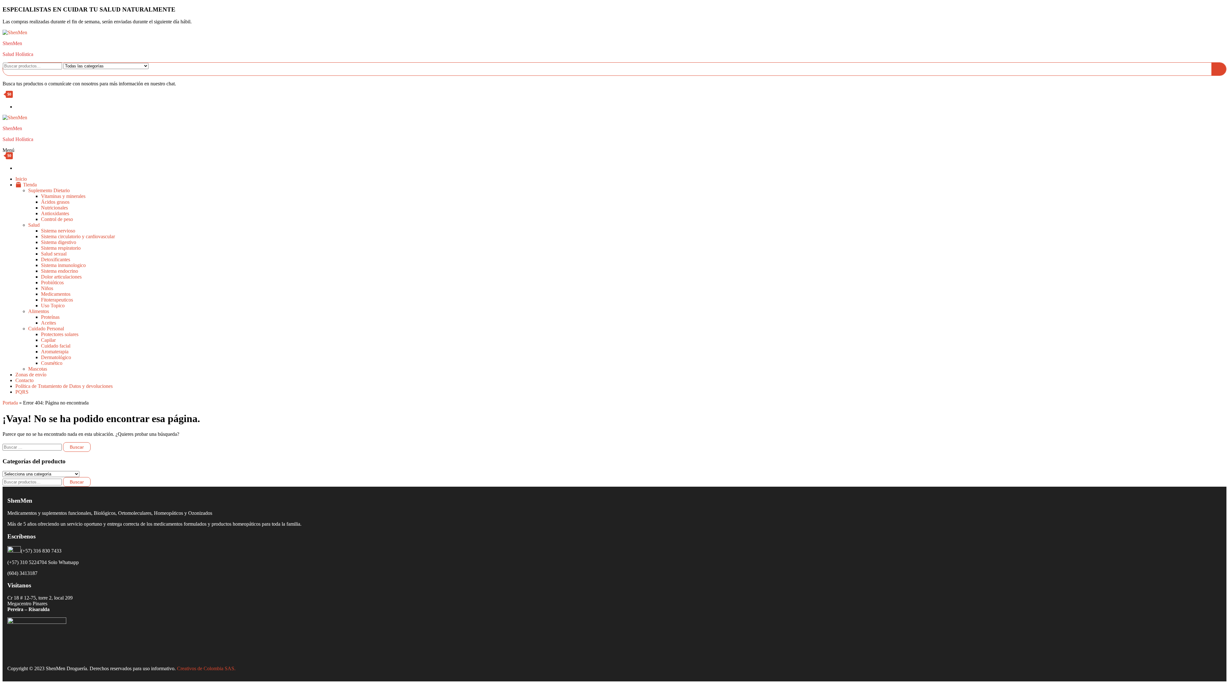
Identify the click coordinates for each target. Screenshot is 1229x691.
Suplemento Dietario (49, 190)
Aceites (48, 323)
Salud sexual (54, 253)
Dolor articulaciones (61, 276)
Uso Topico (53, 305)
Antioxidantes (55, 213)
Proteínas (50, 317)
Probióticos (52, 282)
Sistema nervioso (58, 230)
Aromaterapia (54, 351)
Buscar (77, 481)
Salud (34, 225)
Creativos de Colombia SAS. (207, 668)
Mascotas (37, 369)
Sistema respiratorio (61, 248)
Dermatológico (56, 357)
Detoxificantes (55, 259)
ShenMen (12, 43)
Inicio (21, 179)
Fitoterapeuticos (57, 299)
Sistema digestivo (58, 242)
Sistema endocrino (59, 271)
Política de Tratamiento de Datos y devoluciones (64, 386)
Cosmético (51, 363)
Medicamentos (55, 294)
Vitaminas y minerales (63, 196)
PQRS (21, 392)
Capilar (48, 340)
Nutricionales (54, 207)
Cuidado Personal (46, 328)
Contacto (24, 380)
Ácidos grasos (55, 202)
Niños (47, 288)
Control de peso (57, 219)
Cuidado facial (55, 346)
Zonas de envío (30, 374)
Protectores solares (59, 334)
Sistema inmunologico (63, 265)
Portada (10, 402)
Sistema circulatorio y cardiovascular (78, 236)
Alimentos (38, 311)
